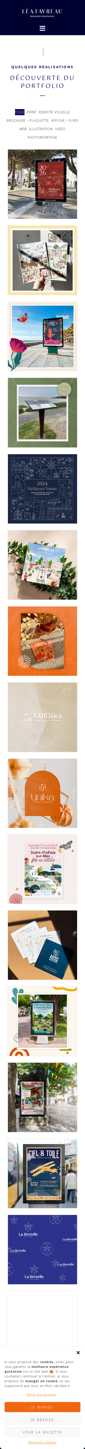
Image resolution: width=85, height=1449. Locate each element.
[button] (78, 1352)
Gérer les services (41, 1394)
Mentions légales (43, 1442)
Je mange (42, 1407)
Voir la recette (42, 1432)
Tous (19, 112)
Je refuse (42, 1419)
